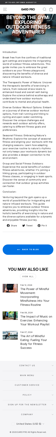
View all (28, 276)
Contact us (27, 365)
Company (27, 414)
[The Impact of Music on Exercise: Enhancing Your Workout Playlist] (10, 315)
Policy (27, 395)
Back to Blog (30, 249)
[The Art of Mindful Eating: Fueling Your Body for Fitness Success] (10, 335)
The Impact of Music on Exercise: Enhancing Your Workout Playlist (36, 320)
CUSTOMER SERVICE (27, 385)
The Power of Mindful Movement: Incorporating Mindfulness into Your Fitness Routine (34, 296)
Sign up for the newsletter (27, 405)
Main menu (27, 375)
